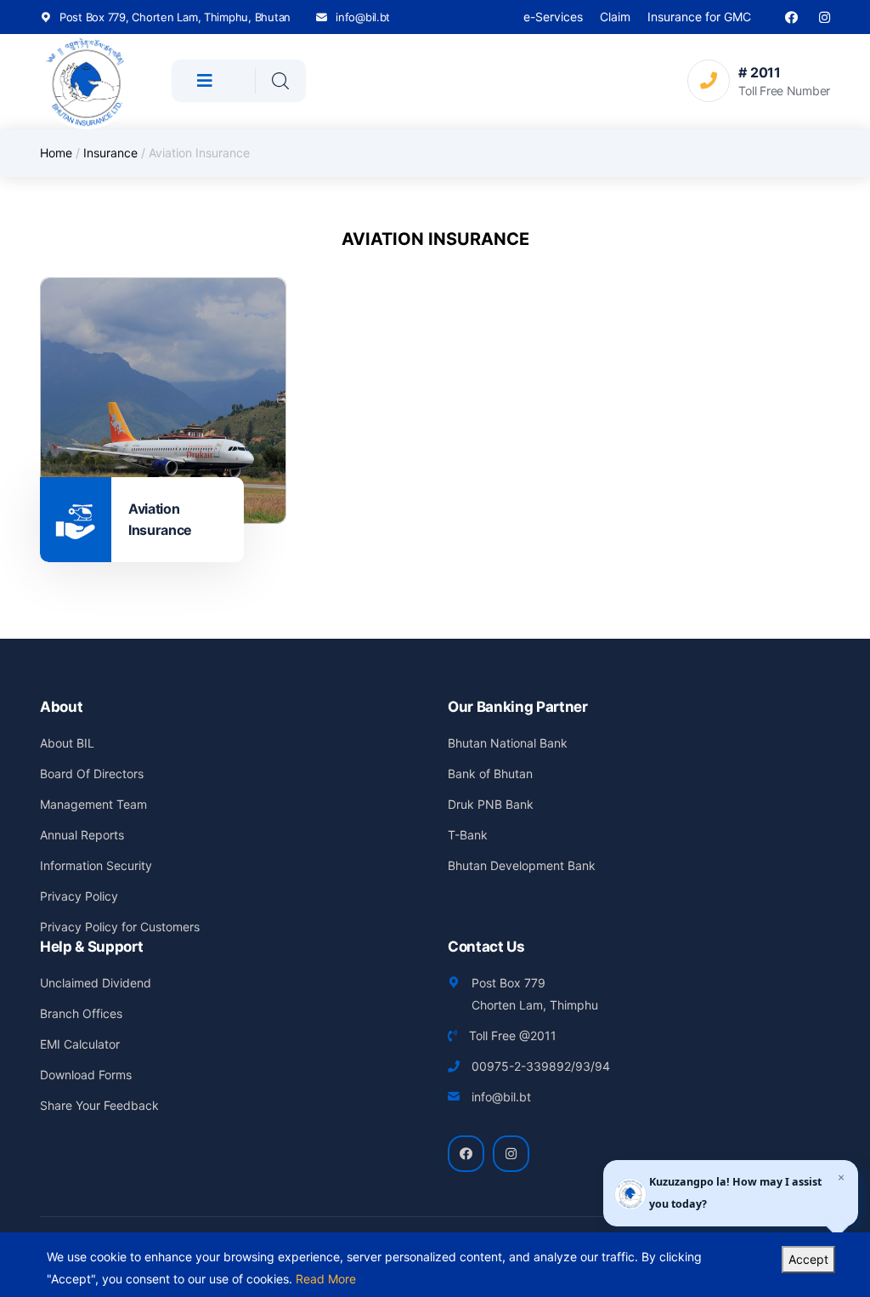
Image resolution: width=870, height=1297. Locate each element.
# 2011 (759, 72)
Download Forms (86, 1074)
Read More (326, 1278)
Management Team (93, 804)
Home (56, 152)
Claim (615, 16)
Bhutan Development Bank (522, 865)
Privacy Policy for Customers (120, 926)
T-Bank (468, 835)
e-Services (553, 16)
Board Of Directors (92, 773)
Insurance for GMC (699, 16)
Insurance (110, 152)
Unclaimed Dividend (95, 983)
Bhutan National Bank (508, 743)
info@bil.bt (363, 17)
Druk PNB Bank (491, 804)
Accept (808, 1259)
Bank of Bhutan (490, 773)
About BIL (67, 743)
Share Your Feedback (99, 1105)
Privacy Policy (79, 896)
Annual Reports (82, 835)
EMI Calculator (80, 1044)
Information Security (96, 865)
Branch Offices (81, 1013)
